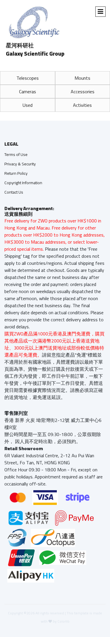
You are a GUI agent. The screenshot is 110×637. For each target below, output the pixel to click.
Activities (82, 105)
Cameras (27, 91)
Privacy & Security (20, 164)
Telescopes (27, 78)
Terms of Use (16, 154)
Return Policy (16, 173)
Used (28, 105)
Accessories (82, 91)
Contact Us (13, 192)
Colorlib (63, 621)
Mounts (82, 78)
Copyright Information (23, 183)
